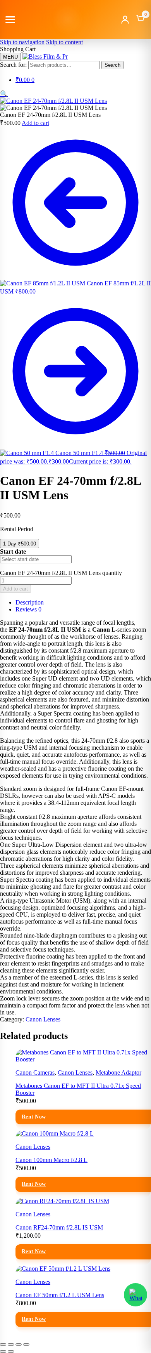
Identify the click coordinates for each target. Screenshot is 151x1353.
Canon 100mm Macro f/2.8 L (51, 1160)
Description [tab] (29, 602)
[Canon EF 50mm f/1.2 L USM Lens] (62, 1268)
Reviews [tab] (28, 609)
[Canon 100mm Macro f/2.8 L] (54, 1133)
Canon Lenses (43, 1019)
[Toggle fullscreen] (11, 1344)
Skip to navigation (22, 42)
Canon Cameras (35, 1072)
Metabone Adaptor (118, 1072)
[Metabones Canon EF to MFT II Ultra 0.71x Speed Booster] (83, 1059)
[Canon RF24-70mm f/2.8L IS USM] (62, 1201)
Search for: (13, 64)
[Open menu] (10, 19)
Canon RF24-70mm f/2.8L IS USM (59, 1227)
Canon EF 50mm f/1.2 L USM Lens (59, 1295)
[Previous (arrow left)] (3, 1351)
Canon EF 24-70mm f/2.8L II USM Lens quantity (61, 573)
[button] (4, 93)
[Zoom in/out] (3, 1344)
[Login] (125, 19)
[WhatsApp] (135, 1294)
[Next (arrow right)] (11, 1351)
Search (112, 65)
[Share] (18, 1344)
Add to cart (35, 123)
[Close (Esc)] (26, 1344)
